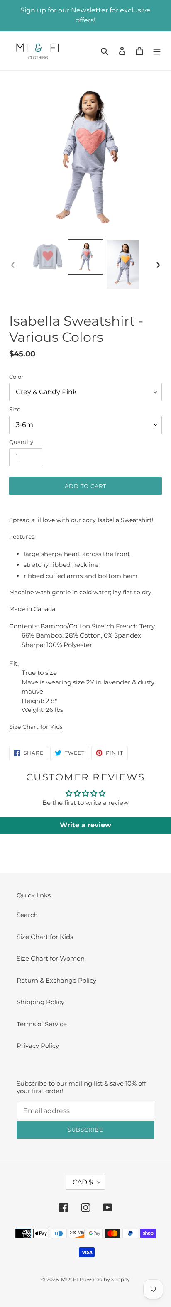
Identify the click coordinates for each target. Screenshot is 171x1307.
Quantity (21, 442)
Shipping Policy (40, 1002)
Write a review (85, 825)
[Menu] (157, 51)
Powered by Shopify (105, 1279)
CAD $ (83, 1182)
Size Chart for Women (51, 958)
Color (16, 376)
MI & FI (69, 1279)
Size (14, 409)
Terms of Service (42, 1024)
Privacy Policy (38, 1046)
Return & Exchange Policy (56, 980)
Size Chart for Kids (36, 727)
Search (27, 915)
